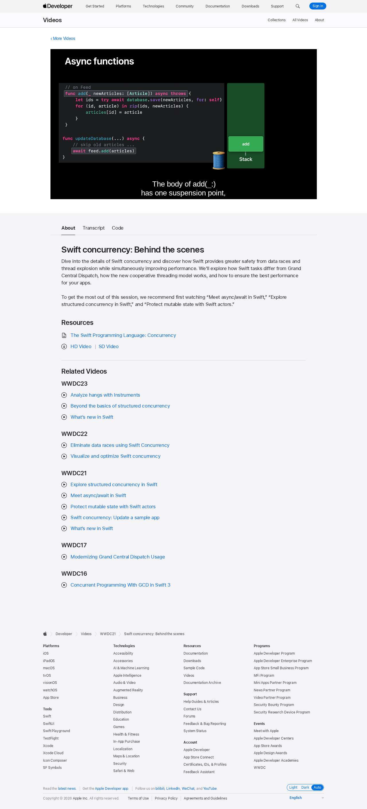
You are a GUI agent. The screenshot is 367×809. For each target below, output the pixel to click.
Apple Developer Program (274, 653)
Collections (277, 20)
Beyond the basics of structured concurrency (120, 406)
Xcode (48, 746)
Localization (122, 749)
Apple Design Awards (270, 753)
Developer (64, 634)
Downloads (192, 661)
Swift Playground (56, 731)
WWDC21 (108, 634)
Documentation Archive (202, 683)
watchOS (50, 690)
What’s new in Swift (92, 417)
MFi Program (264, 676)
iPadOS (49, 661)
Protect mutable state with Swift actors (113, 506)
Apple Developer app (111, 789)
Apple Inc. (81, 798)
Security (120, 764)
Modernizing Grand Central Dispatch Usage (118, 557)
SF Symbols (52, 768)
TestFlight (50, 738)
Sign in (318, 6)
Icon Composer (55, 760)
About (319, 20)
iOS (46, 653)
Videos (52, 20)
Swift (47, 716)
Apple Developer (197, 750)
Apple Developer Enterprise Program (283, 661)
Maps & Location (126, 756)
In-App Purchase (126, 742)
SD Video (109, 346)
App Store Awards (268, 746)
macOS (48, 668)
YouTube (210, 789)
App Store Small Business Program (281, 668)
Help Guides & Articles (201, 702)
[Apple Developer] (58, 6)
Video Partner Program (272, 698)
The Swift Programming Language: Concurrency (123, 335)
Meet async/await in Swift (98, 495)
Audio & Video (124, 683)
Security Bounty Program (274, 705)
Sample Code (194, 668)
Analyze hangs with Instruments (105, 395)
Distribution (122, 712)
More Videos (64, 38)
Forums (189, 716)
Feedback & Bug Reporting (205, 724)
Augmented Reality (128, 690)
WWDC (260, 768)
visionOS (50, 683)
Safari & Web (123, 771)
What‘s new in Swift (92, 528)
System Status (195, 731)
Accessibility (123, 653)
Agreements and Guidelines (205, 798)
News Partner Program (272, 690)
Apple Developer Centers (274, 738)
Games (118, 727)
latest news (67, 789)
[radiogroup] (305, 787)
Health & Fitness (126, 734)
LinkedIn (173, 789)
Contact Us (192, 709)
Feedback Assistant (199, 772)
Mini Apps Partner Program (275, 683)
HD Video (81, 346)
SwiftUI (48, 724)
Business (120, 698)
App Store (51, 698)
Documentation (196, 653)
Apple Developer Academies (276, 760)
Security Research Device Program (282, 712)
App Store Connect (199, 757)
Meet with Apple (266, 731)
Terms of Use (138, 798)
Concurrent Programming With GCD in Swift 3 (120, 585)
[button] (297, 6)
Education (121, 719)
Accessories (123, 661)
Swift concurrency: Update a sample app (115, 517)
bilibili (159, 789)
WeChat (188, 789)
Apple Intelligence (127, 676)
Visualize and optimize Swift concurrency (115, 456)
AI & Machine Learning (131, 668)
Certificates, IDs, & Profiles (205, 765)
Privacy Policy (166, 798)
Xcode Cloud (53, 753)
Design (118, 705)
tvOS (47, 676)
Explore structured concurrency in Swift (114, 484)
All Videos (300, 20)
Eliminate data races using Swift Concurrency (120, 445)
